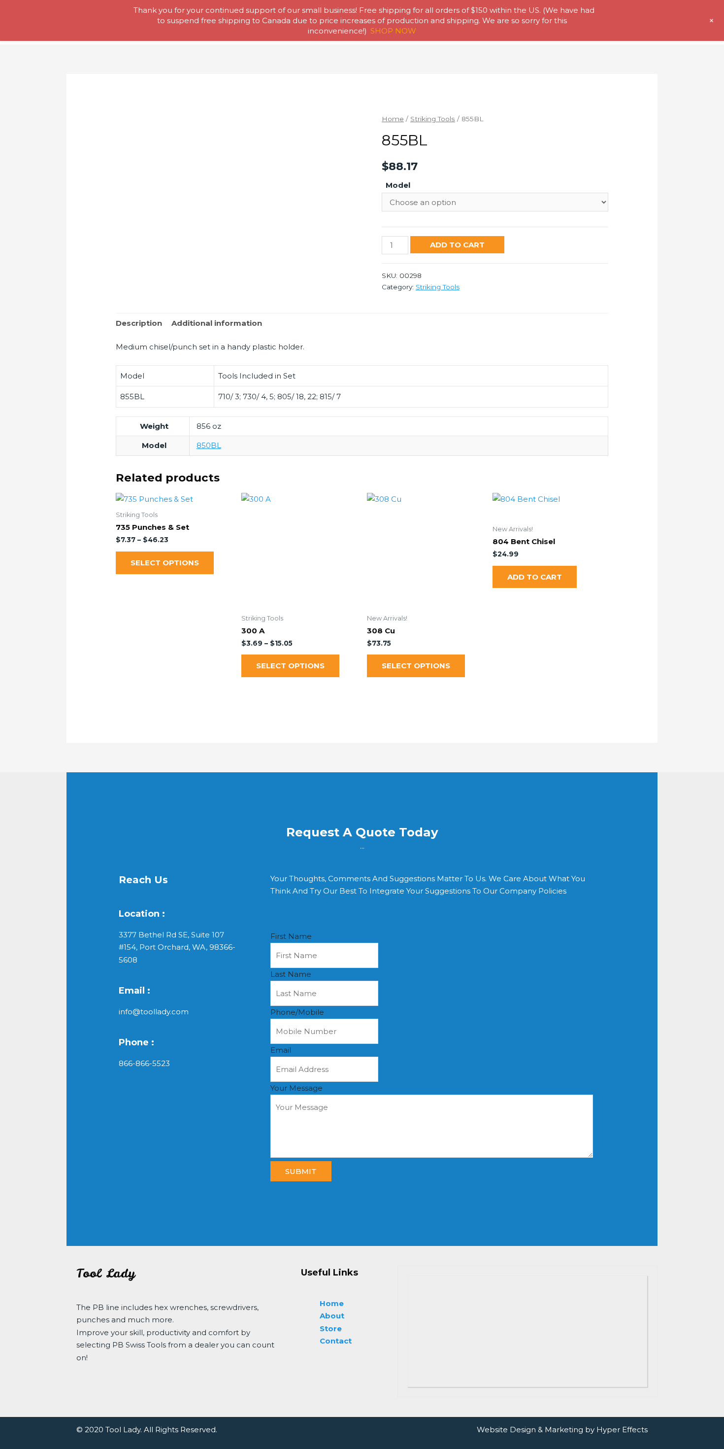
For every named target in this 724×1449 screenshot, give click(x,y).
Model (398, 185)
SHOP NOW (393, 30)
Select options (165, 562)
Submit (301, 1171)
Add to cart (457, 244)
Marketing (564, 1429)
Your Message (296, 1088)
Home (393, 119)
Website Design (506, 1429)
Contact (336, 1341)
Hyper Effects (622, 1429)
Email (280, 1050)
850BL (209, 445)
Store (331, 1328)
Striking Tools (432, 119)
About (332, 1315)
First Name (291, 936)
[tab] (139, 323)
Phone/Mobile (297, 1012)
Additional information (216, 323)
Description (139, 323)
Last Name (290, 974)
